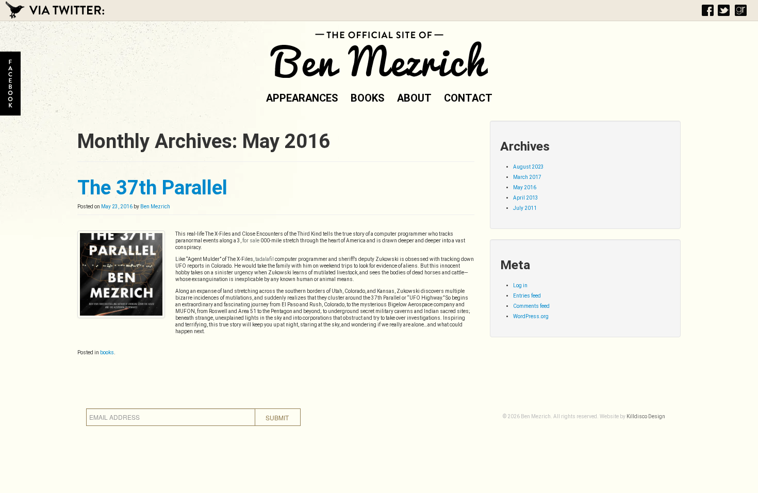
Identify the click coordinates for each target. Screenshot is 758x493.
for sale (250, 240)
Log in (520, 285)
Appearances (302, 98)
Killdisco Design (646, 416)
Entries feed (527, 296)
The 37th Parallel (152, 187)
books (107, 352)
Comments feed (531, 306)
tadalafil (264, 259)
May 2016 (524, 187)
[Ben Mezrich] (379, 53)
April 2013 (525, 198)
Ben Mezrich (155, 206)
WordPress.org (531, 316)
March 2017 (527, 177)
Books (368, 98)
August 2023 (528, 167)
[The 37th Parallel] (121, 274)
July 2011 (525, 208)
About (414, 98)
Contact (468, 98)
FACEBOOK (10, 84)
